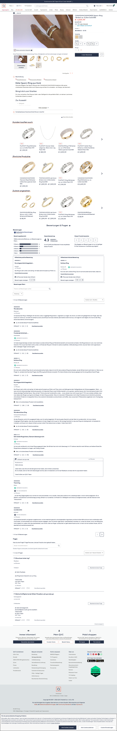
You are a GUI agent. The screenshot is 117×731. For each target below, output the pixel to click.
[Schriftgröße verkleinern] (72, 73)
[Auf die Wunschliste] (102, 55)
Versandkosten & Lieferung (38, 662)
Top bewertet (43, 9)
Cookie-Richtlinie (55, 723)
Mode (56, 9)
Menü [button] (10, 5)
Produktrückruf (17, 670)
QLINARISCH (102, 9)
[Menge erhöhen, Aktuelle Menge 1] (81, 50)
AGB (35, 704)
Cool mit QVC (28, 9)
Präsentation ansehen (21, 66)
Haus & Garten (93, 9)
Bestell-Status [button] (66, 642)
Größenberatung (36, 659)
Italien (62, 695)
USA (51, 695)
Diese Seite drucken (68, 117)
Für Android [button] (96, 642)
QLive (14, 662)
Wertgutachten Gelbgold (50, 79)
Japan (66, 695)
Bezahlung (34, 665)
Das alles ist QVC (73, 657)
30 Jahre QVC (19, 9)
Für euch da (53, 668)
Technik (111, 9)
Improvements (46, 711)
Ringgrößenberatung (21, 79)
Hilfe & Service (35, 676)
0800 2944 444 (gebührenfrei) (21, 659)
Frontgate (26, 711)
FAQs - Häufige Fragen (37, 673)
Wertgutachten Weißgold (35, 79)
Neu (12, 9)
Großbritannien (56, 695)
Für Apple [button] (82, 642)
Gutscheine (53, 659)
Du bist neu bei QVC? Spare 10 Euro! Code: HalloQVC (58, 1)
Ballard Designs (19, 711)
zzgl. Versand (84, 24)
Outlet (70, 680)
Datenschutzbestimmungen (48, 704)
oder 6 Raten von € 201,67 (84, 25)
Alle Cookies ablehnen (87, 727)
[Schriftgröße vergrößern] (70, 73)
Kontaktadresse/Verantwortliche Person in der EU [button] (30, 112)
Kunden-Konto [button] (51, 642)
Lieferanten (16, 668)
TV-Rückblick (28, 5)
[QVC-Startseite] (14, 13)
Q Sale (51, 9)
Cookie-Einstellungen (107, 727)
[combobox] (60, 5)
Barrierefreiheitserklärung (75, 662)
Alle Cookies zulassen (67, 727)
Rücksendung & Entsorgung (39, 668)
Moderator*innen (73, 672)
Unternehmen (72, 654)
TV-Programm (53, 657)
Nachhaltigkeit (72, 659)
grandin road (38, 711)
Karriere (71, 669)
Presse (14, 665)
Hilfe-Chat (16, 654)
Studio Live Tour (73, 678)
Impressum (79, 704)
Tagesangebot (5, 9)
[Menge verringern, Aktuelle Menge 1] (76, 50)
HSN (14, 711)
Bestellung (34, 654)
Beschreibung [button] (19, 76)
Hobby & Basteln (83, 9)
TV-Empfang (72, 675)
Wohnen (75, 9)
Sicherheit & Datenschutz (38, 670)
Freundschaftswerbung (56, 662)
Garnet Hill (32, 711)
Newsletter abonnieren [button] (27, 642)
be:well (36, 9)
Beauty (62, 9)
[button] (97, 5)
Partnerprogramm (54, 665)
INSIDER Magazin (54, 654)
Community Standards (64, 704)
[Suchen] (87, 5)
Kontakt (15, 657)
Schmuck (68, 9)
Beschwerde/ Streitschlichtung (39, 678)
